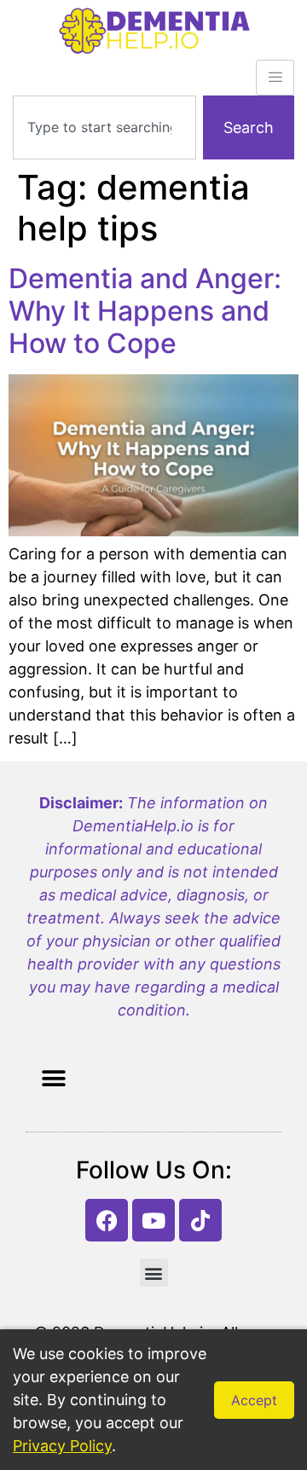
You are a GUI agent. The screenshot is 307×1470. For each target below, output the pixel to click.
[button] (53, 1078)
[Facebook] (106, 1220)
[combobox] (104, 127)
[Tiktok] (200, 1220)
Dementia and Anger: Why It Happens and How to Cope (145, 311)
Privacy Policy (62, 1446)
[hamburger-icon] (275, 77)
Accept (254, 1400)
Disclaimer (79, 803)
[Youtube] (153, 1220)
